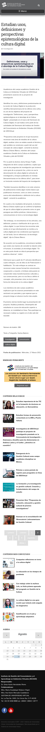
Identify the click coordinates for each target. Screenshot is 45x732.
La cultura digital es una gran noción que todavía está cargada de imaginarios (29, 603)
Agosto (22, 634)
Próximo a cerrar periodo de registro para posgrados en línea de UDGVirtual (29, 472)
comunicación (24, 339)
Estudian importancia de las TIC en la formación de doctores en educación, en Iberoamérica (28, 404)
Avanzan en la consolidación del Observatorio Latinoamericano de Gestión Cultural (29, 519)
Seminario (19, 423)
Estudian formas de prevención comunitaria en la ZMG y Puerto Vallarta (28, 418)
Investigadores (21, 409)
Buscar (39, 5)
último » (22, 543)
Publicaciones (7, 511)
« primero (10, 533)
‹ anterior (22, 533)
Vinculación (20, 478)
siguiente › (31, 538)
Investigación (8, 49)
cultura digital (10, 344)
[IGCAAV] (13, 6)
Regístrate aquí (22, 385)
